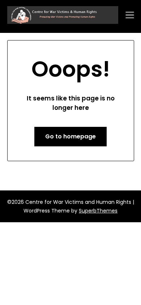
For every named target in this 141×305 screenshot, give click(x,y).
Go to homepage (70, 136)
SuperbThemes (98, 210)
